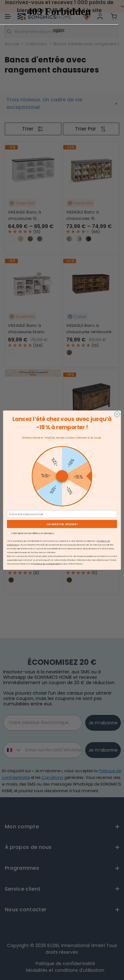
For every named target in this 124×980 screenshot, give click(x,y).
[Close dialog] (117, 414)
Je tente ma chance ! (62, 524)
